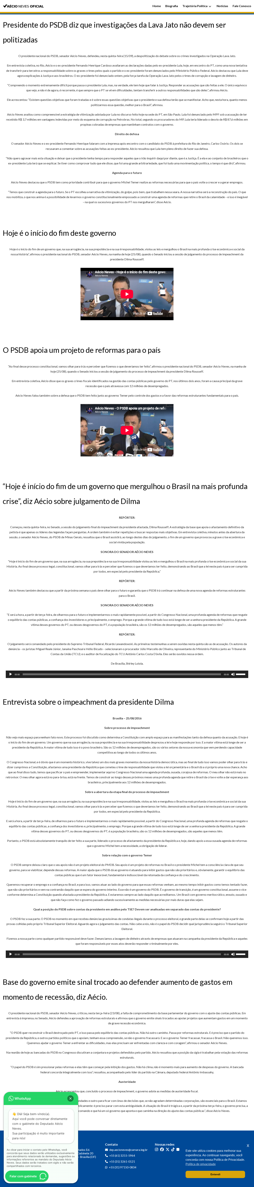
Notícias (222, 6)
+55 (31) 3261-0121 (122, 1161)
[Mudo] (233, 674)
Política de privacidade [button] (201, 1164)
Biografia (171, 6)
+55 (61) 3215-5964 (122, 1155)
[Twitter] (167, 1149)
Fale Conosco (242, 6)
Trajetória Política (195, 6)
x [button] (248, 1145)
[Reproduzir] (10, 674)
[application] (127, 674)
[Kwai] (178, 1149)
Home (156, 6)
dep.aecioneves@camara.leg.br (128, 1149)
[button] (70, 1098)
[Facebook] (162, 1149)
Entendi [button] (215, 1174)
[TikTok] (173, 1149)
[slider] (241, 674)
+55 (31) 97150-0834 (122, 1167)
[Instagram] (156, 1149)
